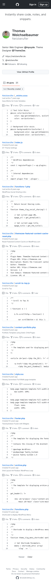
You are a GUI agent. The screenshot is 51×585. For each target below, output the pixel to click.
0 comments (26, 106)
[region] (25, 122)
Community (40, 569)
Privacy (16, 569)
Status (31, 569)
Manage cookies (32, 571)
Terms (8, 569)
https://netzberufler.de (15, 56)
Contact (21, 571)
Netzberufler (7, 95)
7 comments (26, 384)
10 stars (37, 384)
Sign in (32, 4)
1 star (37, 106)
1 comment (25, 428)
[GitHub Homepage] (17, 578)
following (22, 64)
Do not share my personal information (25, 574)
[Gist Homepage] (17, 4)
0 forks (15, 106)
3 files (6, 106)
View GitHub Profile (25, 72)
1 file (6, 246)
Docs (14, 571)
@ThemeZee (18, 50)
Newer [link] (21, 557)
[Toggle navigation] (3, 4)
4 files (6, 337)
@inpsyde (29, 47)
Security (24, 569)
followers (10, 64)
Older (29, 557)
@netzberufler (11, 60)
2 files (6, 152)
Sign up (44, 4)
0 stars (37, 152)
